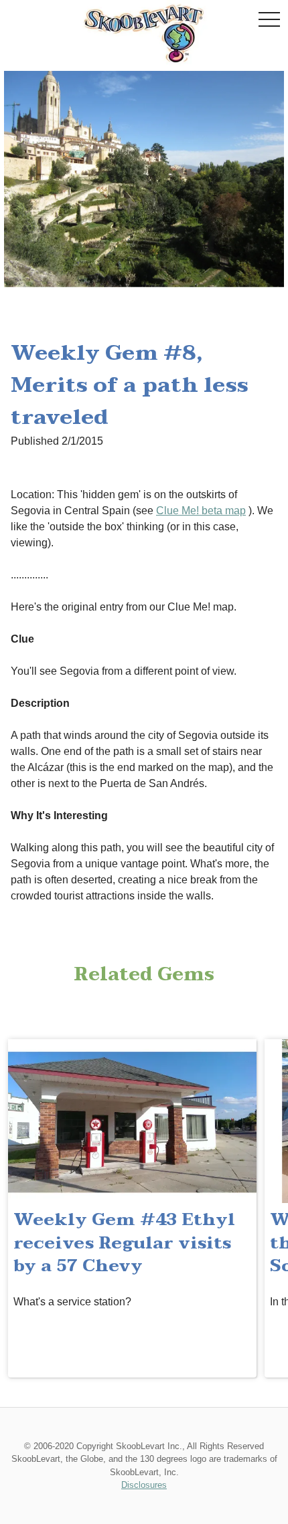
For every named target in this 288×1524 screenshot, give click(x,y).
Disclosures (144, 1485)
